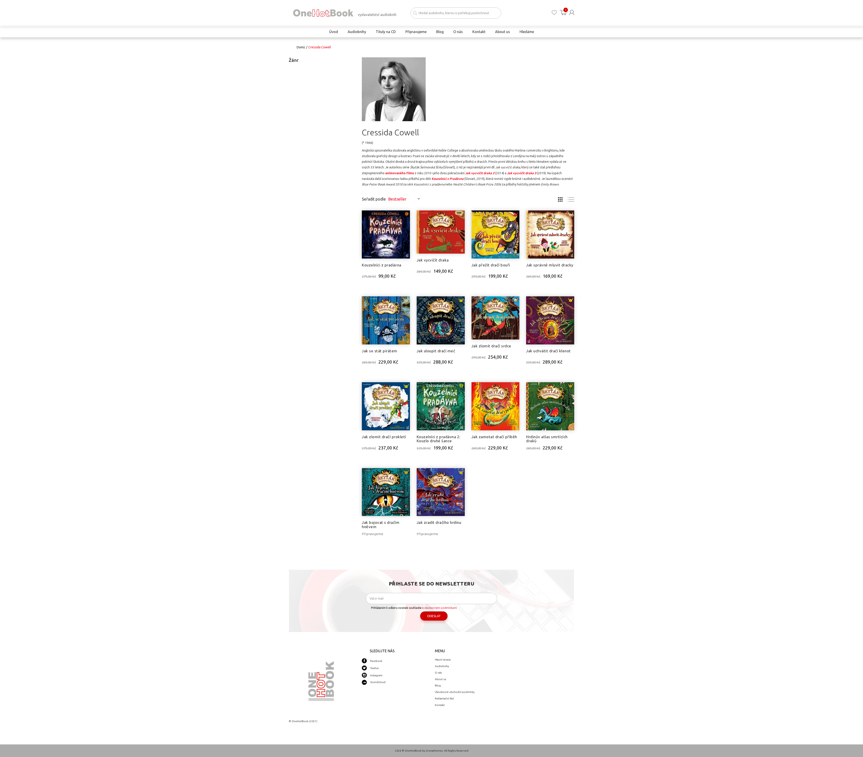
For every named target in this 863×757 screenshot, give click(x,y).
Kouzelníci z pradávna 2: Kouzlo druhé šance (438, 439)
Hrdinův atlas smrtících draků (547, 439)
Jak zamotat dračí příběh (494, 437)
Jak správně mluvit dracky (549, 265)
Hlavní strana (443, 659)
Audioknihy (442, 666)
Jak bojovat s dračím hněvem (380, 524)
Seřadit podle (374, 199)
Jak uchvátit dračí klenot (548, 351)
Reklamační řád (444, 698)
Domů (301, 47)
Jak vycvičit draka (433, 260)
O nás (438, 672)
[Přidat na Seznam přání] (406, 216)
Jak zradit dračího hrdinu (439, 522)
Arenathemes (434, 750)
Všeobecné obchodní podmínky (455, 691)
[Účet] (571, 12)
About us (440, 679)
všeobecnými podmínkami (440, 607)
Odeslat (434, 616)
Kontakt (440, 704)
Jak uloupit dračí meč (436, 351)
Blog (438, 685)
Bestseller (397, 199)
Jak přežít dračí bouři (491, 265)
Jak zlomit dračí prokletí (384, 437)
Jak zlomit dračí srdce (491, 346)
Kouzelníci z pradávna (381, 265)
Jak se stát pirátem (379, 351)
